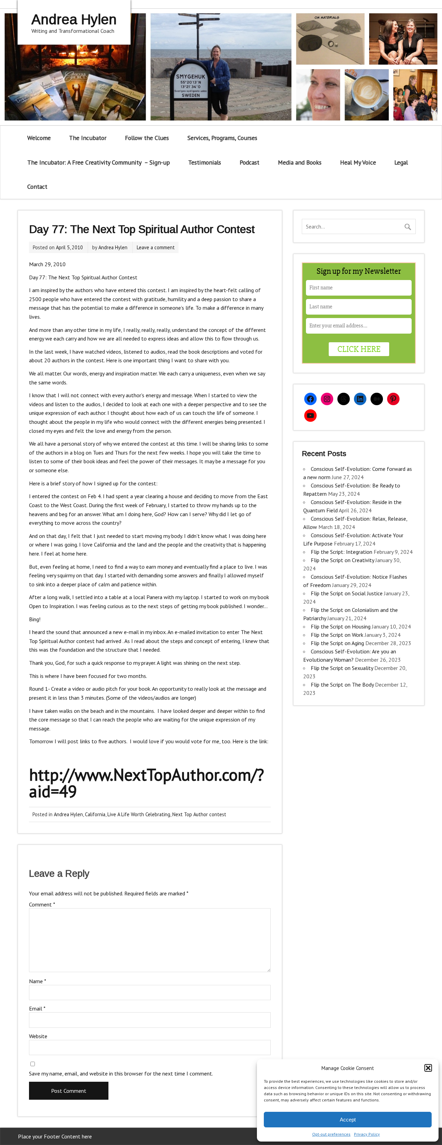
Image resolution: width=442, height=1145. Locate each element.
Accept (348, 1120)
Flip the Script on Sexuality (342, 667)
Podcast (249, 162)
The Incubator (87, 138)
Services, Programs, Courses (222, 138)
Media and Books (299, 162)
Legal (401, 162)
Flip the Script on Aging (337, 643)
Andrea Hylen (112, 247)
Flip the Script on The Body (342, 684)
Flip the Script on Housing (341, 626)
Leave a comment (156, 247)
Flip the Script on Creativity (342, 560)
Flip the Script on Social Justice (347, 593)
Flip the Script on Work (337, 634)
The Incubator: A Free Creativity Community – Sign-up (98, 162)
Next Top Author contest (199, 814)
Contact (37, 186)
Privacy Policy (367, 1134)
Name (37, 981)
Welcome (39, 138)
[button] (428, 1067)
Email (37, 1008)
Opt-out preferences (331, 1134)
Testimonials (204, 162)
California (95, 814)
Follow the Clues (147, 138)
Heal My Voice (358, 162)
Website (38, 1036)
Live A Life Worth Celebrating (138, 814)
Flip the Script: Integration (341, 551)
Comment (42, 904)
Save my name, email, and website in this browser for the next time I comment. (121, 1073)
